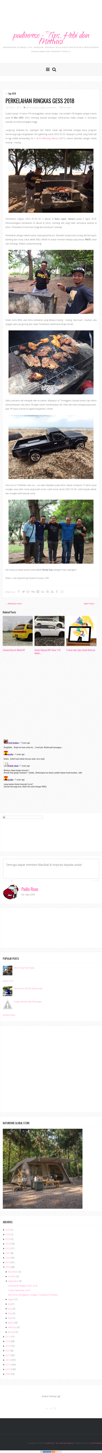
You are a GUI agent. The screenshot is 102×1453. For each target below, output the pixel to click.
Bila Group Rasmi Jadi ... (25, 967)
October (12, 1276)
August (11, 1299)
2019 (7, 1262)
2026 (7, 1229)
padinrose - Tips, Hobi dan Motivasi (51, 39)
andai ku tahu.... (10, 1014)
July (9, 1304)
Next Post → (90, 604)
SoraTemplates (96, 1443)
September (13, 1281)
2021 (7, 1253)
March (11, 1322)
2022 (7, 1248)
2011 (7, 1364)
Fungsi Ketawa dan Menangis (28, 1001)
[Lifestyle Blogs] (45, 1452)
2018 (7, 1267)
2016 (7, 1341)
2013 (7, 1355)
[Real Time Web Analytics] (56, 1452)
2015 (7, 1346)
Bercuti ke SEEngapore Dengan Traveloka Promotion (33, 1294)
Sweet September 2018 (19, 1290)
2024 (7, 1239)
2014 (7, 1350)
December (13, 1271)
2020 (7, 1257)
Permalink (66, 107)
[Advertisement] (51, 9)
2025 (7, 1234)
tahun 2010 (8, 980)
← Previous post (13, 604)
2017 (7, 1336)
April (10, 1318)
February (12, 1327)
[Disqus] (51, 698)
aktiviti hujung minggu (35, 107)
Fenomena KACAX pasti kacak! (28, 988)
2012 (7, 1360)
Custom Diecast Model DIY (14, 650)
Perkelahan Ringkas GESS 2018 (39, 100)
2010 (7, 1369)
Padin (11, 107)
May (10, 1313)
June (10, 1308)
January (11, 1332)
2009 (7, 1373)
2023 (7, 1243)
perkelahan (51, 107)
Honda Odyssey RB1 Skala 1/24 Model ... (48, 651)
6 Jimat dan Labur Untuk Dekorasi (80, 650)
